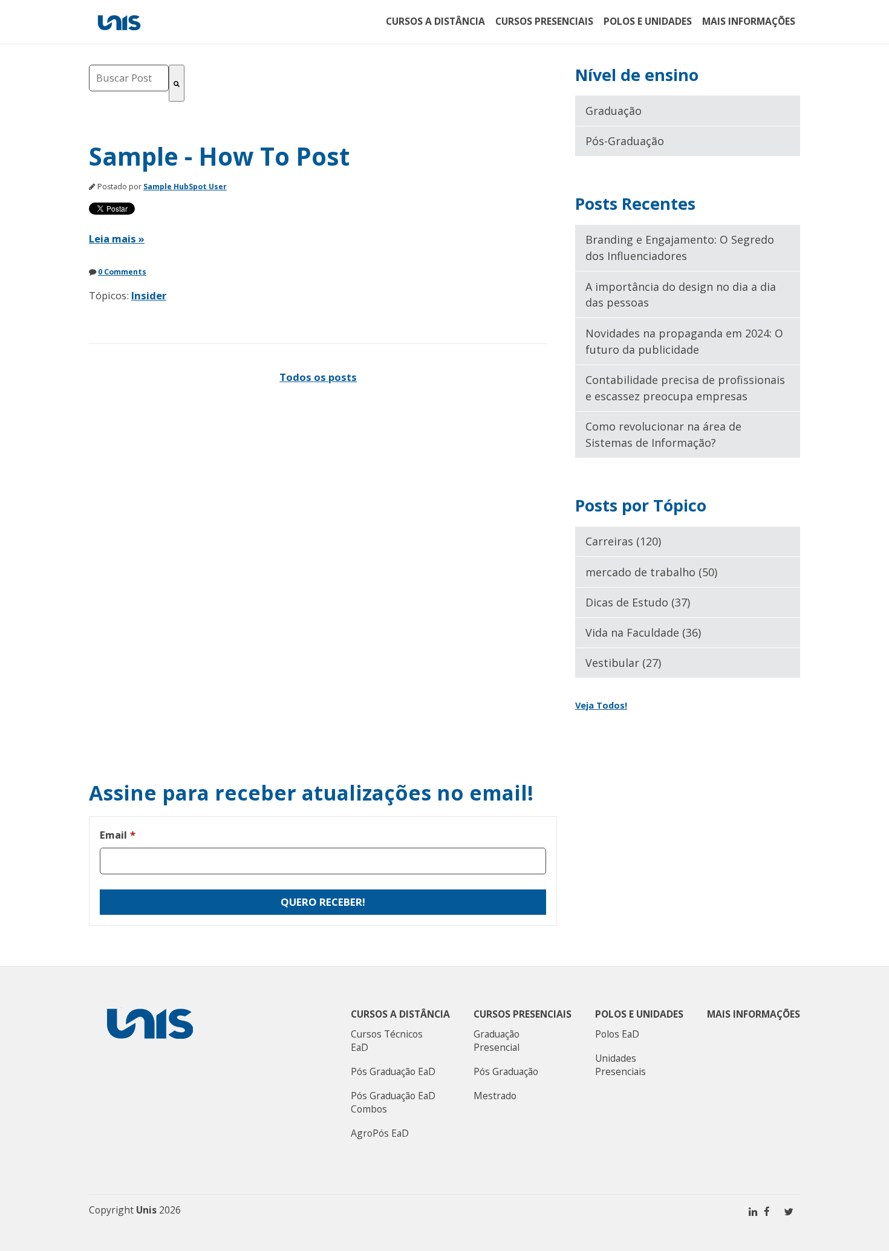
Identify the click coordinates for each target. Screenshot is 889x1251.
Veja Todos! (601, 705)
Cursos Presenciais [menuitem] (544, 21)
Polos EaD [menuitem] (617, 1034)
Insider (148, 295)
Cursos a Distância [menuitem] (435, 21)
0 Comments (122, 272)
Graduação (613, 110)
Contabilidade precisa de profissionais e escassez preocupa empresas (685, 387)
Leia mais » (117, 238)
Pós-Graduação (624, 141)
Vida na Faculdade (643, 632)
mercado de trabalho (651, 572)
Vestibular (623, 662)
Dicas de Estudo (637, 602)
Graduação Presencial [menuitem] (496, 1040)
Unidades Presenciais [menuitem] (620, 1064)
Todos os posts (318, 377)
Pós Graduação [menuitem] (506, 1071)
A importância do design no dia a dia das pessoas (680, 294)
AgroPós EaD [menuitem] (380, 1133)
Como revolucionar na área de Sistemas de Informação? (663, 434)
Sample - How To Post (219, 156)
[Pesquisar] (176, 83)
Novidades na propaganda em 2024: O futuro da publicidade (684, 341)
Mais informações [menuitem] (748, 21)
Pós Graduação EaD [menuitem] (393, 1071)
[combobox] (129, 78)
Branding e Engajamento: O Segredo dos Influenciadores (679, 247)
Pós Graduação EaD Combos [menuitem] (393, 1102)
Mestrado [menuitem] (495, 1095)
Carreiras (623, 541)
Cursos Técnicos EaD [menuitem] (387, 1040)
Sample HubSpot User (185, 186)
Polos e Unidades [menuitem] (648, 21)
